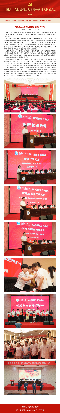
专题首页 (7, 20)
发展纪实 (48, 20)
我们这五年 (21, 20)
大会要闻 (13, 20)
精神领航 (35, 20)
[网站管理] (41, 410)
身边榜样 (42, 20)
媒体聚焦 (28, 20)
